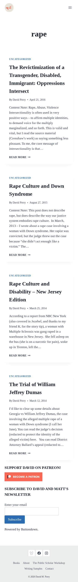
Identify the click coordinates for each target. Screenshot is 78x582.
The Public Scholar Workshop (49, 563)
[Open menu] (69, 7)
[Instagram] (46, 553)
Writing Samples (33, 568)
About (26, 563)
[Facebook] (39, 553)
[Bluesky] (31, 553)
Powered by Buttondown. (21, 529)
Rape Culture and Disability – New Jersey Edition (35, 292)
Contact (49, 568)
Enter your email (16, 505)
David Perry (19, 99)
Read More (19, 157)
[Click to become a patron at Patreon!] (39, 476)
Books (16, 563)
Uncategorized (20, 59)
